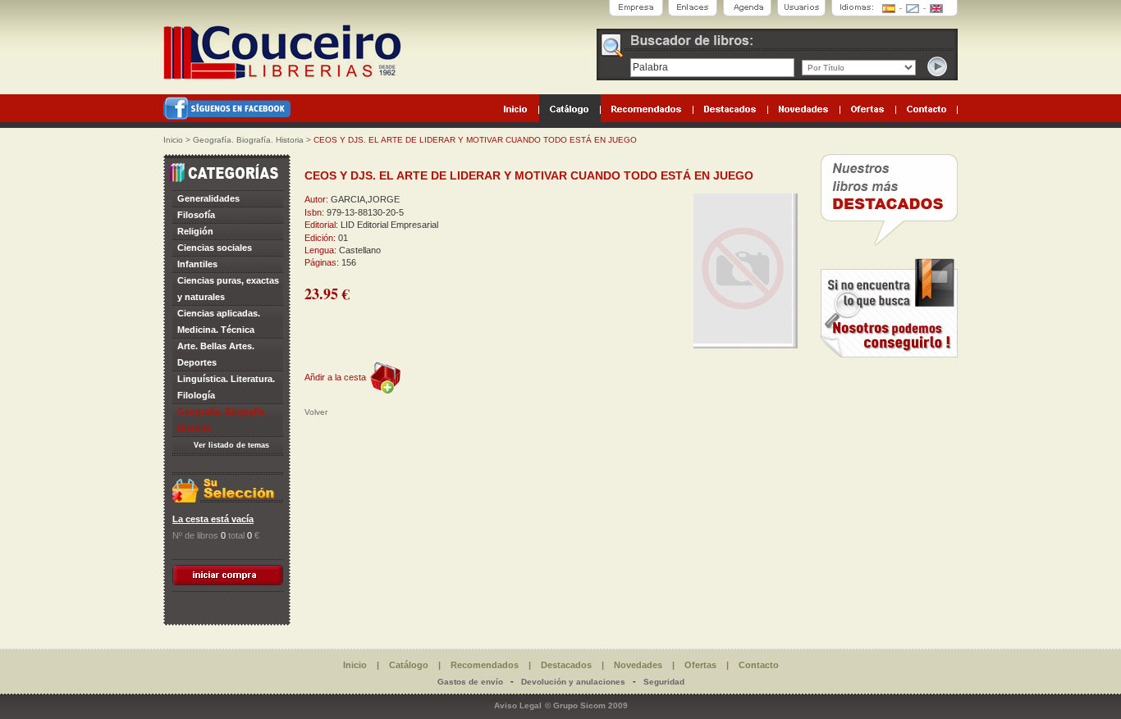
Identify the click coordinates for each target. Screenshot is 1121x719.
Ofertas (700, 665)
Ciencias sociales (214, 248)
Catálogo (408, 665)
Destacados (566, 665)
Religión (195, 231)
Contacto (759, 665)
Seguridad (663, 681)
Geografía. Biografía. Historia (248, 139)
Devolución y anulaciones (573, 681)
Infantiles (197, 264)
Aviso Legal (518, 705)
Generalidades (208, 198)
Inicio (173, 139)
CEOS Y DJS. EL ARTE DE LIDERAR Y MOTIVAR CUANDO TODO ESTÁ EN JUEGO (475, 139)
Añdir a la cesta (335, 377)
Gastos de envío (470, 681)
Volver (315, 411)
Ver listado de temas (231, 445)
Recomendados (485, 665)
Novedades (638, 665)
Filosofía (196, 215)
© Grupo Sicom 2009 (586, 705)
